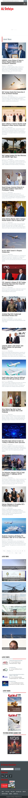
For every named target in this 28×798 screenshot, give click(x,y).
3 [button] (16, 29)
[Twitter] (6, 776)
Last (20, 552)
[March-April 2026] (14, 703)
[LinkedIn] (2, 776)
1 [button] (12, 29)
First (4, 550)
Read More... (11, 65)
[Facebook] (10, 776)
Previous (9, 550)
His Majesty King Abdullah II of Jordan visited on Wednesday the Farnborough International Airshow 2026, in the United (14, 320)
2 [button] (14, 29)
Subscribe (8, 784)
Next (16, 552)
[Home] (7, 8)
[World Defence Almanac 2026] (14, 745)
